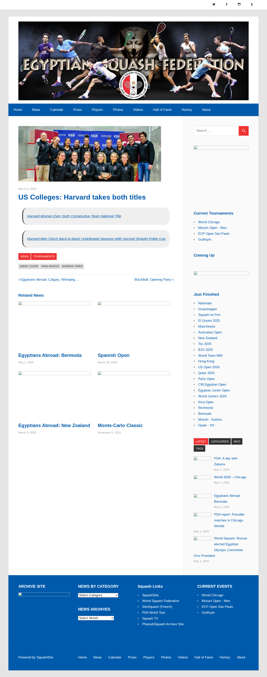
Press (77, 110)
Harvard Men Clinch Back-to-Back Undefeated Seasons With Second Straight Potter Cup (96, 239)
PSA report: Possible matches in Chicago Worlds (229, 520)
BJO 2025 (205, 350)
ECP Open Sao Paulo (213, 234)
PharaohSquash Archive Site (163, 624)
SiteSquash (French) (157, 607)
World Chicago (209, 222)
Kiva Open (205, 402)
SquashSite (150, 595)
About (206, 110)
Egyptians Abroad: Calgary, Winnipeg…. (50, 279)
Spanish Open (114, 355)
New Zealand (207, 338)
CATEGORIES (220, 441)
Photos (118, 110)
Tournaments (44, 256)
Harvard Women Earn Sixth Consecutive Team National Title (74, 216)
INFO (237, 441)
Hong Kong (206, 361)
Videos (138, 110)
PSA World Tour (153, 612)
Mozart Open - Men (212, 228)
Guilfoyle (204, 239)
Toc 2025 (204, 344)
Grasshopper (207, 309)
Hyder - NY (206, 425)
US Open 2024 (209, 367)
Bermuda (204, 414)
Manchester (206, 326)
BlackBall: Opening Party (152, 279)
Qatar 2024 (206, 373)
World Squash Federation (160, 601)
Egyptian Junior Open (214, 390)
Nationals (205, 303)
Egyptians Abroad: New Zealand (54, 425)
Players (97, 110)
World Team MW (210, 355)
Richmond (205, 408)
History (187, 110)
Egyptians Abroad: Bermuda (50, 355)
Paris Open (206, 379)
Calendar (56, 110)
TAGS (199, 448)
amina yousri (29, 266)
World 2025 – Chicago (230, 477)
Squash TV (150, 618)
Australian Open (210, 332)
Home (17, 110)
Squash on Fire (209, 315)
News (36, 110)
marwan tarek (72, 266)
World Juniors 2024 (212, 396)
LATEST (201, 441)
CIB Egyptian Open (212, 384)
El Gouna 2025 (209, 320)
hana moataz (50, 266)
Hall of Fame (162, 110)
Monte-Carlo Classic (120, 425)
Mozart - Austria (210, 419)
